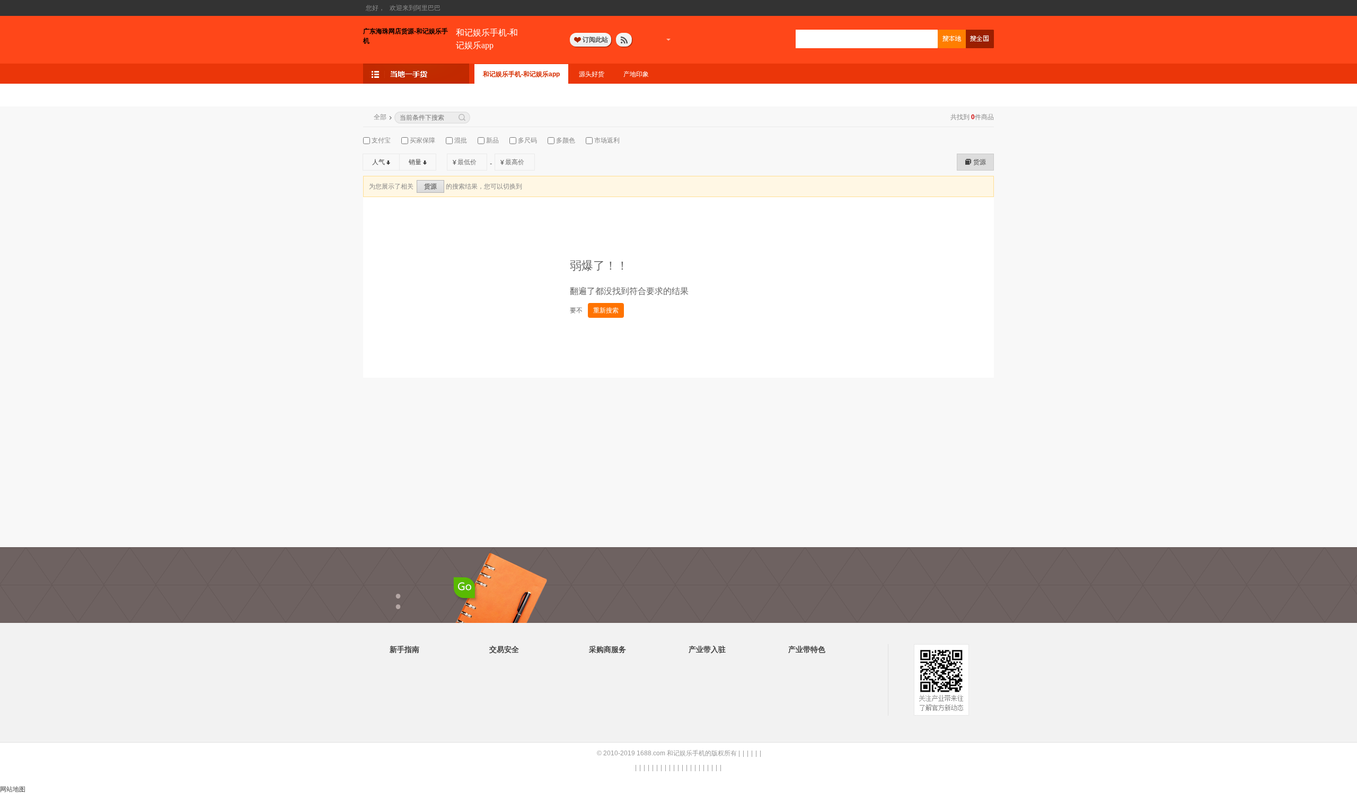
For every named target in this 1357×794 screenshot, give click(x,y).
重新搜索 (606, 310)
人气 (378, 162)
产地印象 (636, 74)
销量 (415, 162)
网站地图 (12, 789)
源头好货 (591, 74)
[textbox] (866, 39)
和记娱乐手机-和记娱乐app (487, 39)
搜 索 (952, 39)
